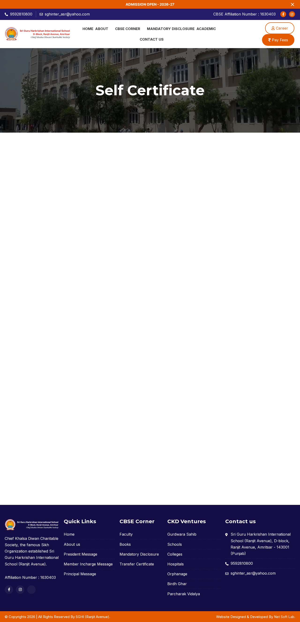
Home (87, 29)
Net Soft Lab (284, 616)
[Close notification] (292, 4)
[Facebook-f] (283, 14)
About (101, 29)
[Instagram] (292, 14)
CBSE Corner (127, 29)
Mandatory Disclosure (171, 29)
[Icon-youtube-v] (31, 589)
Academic (206, 29)
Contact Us (152, 39)
